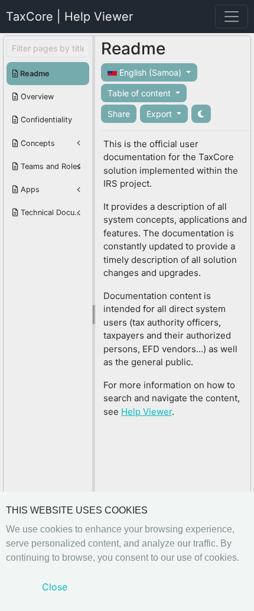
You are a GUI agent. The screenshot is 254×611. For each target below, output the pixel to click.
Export (160, 114)
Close (54, 587)
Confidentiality (45, 119)
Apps (29, 189)
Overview (36, 96)
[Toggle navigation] (231, 16)
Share (119, 114)
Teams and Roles (49, 166)
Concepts (36, 143)
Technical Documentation (53, 212)
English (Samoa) (150, 72)
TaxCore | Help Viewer (69, 16)
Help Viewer (146, 411)
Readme (34, 73)
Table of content (140, 93)
